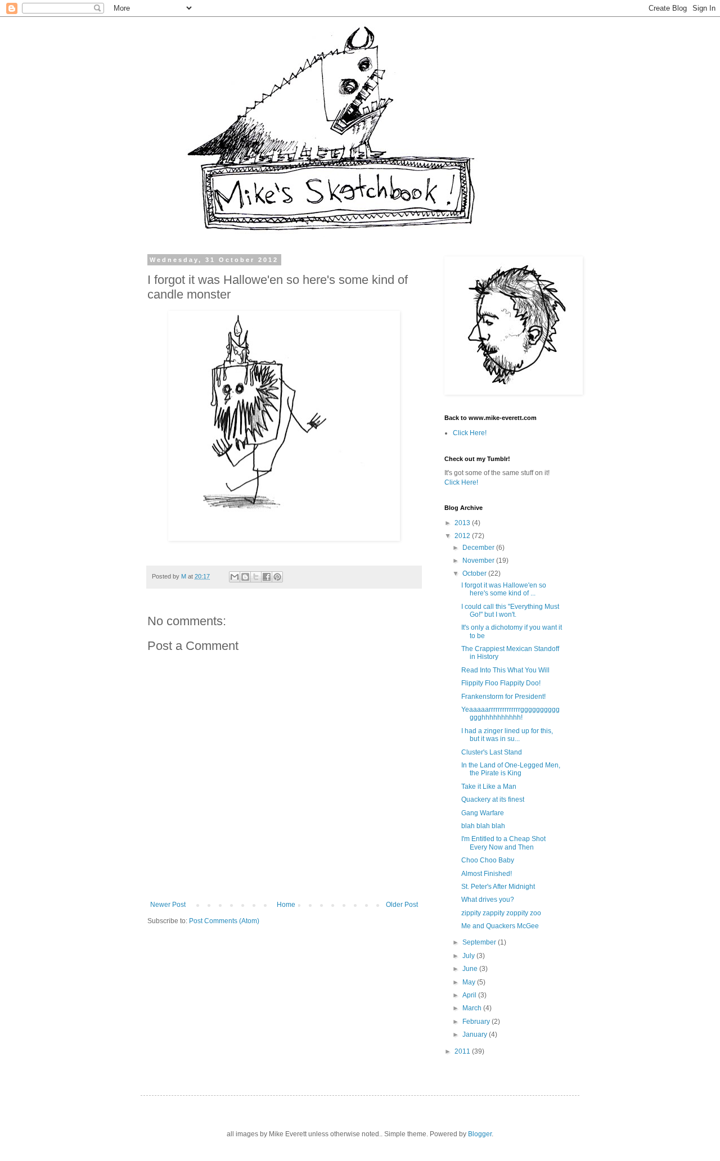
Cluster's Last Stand (491, 752)
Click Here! (470, 433)
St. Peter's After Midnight (498, 887)
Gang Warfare (482, 813)
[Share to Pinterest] (277, 576)
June (470, 969)
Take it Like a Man (488, 786)
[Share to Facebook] (266, 576)
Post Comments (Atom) (224, 921)
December (479, 548)
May (469, 982)
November (479, 560)
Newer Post (168, 905)
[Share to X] (256, 576)
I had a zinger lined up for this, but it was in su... (507, 735)
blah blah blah (483, 826)
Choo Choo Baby (487, 860)
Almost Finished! (486, 874)
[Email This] (234, 576)
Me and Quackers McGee (500, 926)
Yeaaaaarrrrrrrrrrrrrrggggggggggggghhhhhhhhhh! (510, 713)
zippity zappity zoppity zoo (501, 913)
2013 (463, 523)
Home (286, 905)
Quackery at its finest (492, 799)
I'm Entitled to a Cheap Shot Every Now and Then (503, 843)
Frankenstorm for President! (503, 697)
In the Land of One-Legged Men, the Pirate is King (510, 769)
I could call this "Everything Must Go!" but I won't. (510, 610)
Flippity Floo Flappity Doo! (501, 683)
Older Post (402, 905)
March (472, 1008)
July (469, 956)
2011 (463, 1051)
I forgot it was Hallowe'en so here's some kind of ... (503, 589)
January (475, 1034)
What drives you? (487, 899)
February (477, 1022)
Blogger (480, 1134)
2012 (463, 536)
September (480, 942)
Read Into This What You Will (505, 670)
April (470, 995)
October (475, 573)
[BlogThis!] (245, 576)
